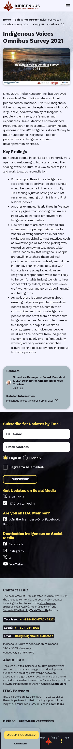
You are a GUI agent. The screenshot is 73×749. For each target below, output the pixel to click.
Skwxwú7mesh (28, 606)
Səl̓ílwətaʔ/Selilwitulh (15, 610)
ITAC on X (16, 497)
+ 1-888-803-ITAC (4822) (37, 619)
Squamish (44, 606)
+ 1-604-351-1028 (27, 628)
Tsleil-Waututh (39, 610)
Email (16, 387)
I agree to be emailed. (27, 467)
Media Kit (9, 720)
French (35, 458)
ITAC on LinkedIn (21, 503)
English (15, 458)
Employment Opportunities (36, 720)
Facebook (16, 544)
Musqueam (10, 606)
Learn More (20, 743)
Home (7, 19)
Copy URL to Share (46, 24)
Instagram (16, 551)
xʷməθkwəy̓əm (48, 603)
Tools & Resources (25, 19)
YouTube (16, 564)
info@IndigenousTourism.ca (34, 636)
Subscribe (20, 479)
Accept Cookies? (21, 735)
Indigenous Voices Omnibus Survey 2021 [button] (30, 400)
